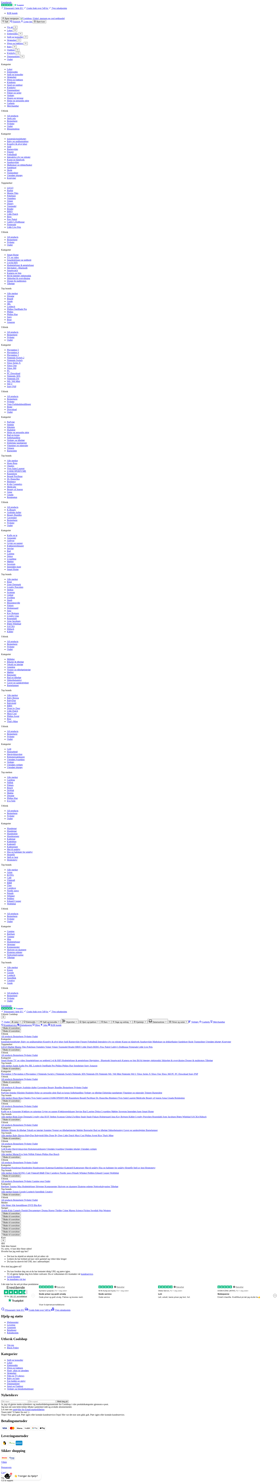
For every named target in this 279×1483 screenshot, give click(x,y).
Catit (9, 877)
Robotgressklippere (16, 757)
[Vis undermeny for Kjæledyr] (18, 53)
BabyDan (11, 700)
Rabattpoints (12, 1333)
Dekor (10, 556)
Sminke (10, 424)
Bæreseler (11, 675)
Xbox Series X (14, 363)
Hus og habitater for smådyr (20, 852)
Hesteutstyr (12, 860)
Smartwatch (12, 270)
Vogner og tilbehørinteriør (19, 669)
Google (10, 972)
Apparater (11, 538)
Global (10, 595)
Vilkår (4, 1462)
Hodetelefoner (13, 942)
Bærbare (11, 934)
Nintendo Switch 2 (15, 357)
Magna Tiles (12, 193)
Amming (11, 667)
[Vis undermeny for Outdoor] (17, 50)
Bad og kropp (13, 435)
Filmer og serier (14, 93)
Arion (9, 872)
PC (8, 371)
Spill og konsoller (15, 74)
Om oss (10, 1345)
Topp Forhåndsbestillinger (19, 404)
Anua (9, 492)
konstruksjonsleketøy (16, 139)
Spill (9, 146)
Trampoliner (12, 173)
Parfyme (11, 422)
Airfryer (10, 540)
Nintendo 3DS (13, 376)
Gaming (10, 931)
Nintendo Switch (15, 360)
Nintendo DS (13, 378)
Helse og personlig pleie (18, 100)
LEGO (10, 188)
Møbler (10, 561)
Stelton (10, 589)
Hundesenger (13, 836)
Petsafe (10, 893)
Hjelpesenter (12, 1322)
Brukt (9, 407)
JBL (9, 304)
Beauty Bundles (14, 515)
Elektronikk (12, 72)
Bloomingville (13, 603)
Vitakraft (11, 880)
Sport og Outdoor (15, 1386)
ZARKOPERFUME (16, 471)
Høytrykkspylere (14, 754)
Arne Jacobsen (13, 621)
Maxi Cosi (12, 713)
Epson (10, 970)
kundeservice (87, 1274)
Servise (10, 548)
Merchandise (13, 106)
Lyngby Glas (13, 616)
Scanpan (11, 592)
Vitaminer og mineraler (17, 445)
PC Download (13, 373)
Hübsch (10, 629)
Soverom (11, 564)
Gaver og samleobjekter (18, 683)
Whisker (11, 896)
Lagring (10, 553)
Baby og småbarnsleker (17, 141)
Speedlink (11, 978)
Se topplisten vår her (16, 1279)
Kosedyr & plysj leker (17, 144)
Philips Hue (12, 314)
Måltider (11, 659)
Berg (9, 216)
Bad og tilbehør (14, 677)
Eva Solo (11, 801)
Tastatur (10, 936)
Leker (9, 69)
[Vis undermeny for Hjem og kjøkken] (26, 43)
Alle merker (12, 293)
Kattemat (11, 839)
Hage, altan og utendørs (18, 1370)
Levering (11, 1325)
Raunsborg (12, 473)
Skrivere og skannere (16, 949)
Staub (9, 600)
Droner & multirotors (16, 281)
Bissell (10, 298)
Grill (9, 749)
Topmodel (11, 206)
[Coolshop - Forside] (42, 18)
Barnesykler (12, 149)
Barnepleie (12, 451)
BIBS (9, 706)
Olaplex (10, 466)
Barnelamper (13, 685)
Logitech (11, 306)
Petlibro (10, 898)
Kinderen (11, 82)
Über (9, 885)
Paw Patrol (12, 219)
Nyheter (10, 123)
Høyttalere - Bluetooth (17, 268)
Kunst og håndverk (16, 159)
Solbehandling (13, 437)
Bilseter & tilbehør (15, 662)
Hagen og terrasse (15, 98)
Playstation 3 (13, 355)
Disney (10, 203)
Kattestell (11, 844)
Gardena (11, 780)
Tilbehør (11, 283)
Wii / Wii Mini (13, 381)
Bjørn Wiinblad (14, 624)
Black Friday (13, 1347)
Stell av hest (12, 857)
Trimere (10, 448)
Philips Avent (13, 716)
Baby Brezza (13, 698)
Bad (9, 551)
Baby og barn (13, 1378)
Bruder (10, 209)
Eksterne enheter (14, 952)
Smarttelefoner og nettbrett (19, 260)
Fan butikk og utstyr (16, 1381)
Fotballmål (12, 154)
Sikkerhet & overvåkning (18, 278)
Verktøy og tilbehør (16, 440)
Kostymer (11, 178)
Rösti (9, 582)
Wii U (9, 384)
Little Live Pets (14, 227)
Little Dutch (12, 214)
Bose (9, 319)
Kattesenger (12, 847)
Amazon (11, 322)
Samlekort (11, 167)
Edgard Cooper (14, 901)
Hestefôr (11, 854)
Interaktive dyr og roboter (18, 157)
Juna (9, 610)
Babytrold (11, 703)
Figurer (10, 152)
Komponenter (13, 947)
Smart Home (13, 255)
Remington (12, 497)
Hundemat (12, 828)
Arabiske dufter (14, 512)
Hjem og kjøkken (15, 80)
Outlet (10, 126)
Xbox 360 (11, 368)
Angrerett (11, 1327)
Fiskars (10, 605)
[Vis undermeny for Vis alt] (15, 27)
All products (12, 116)
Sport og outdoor (15, 85)
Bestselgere (12, 121)
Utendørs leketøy (15, 175)
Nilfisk (10, 782)
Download (12, 409)
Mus (9, 939)
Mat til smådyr (13, 849)
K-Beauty (11, 510)
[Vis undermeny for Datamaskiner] (22, 56)
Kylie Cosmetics (14, 484)
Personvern (6, 1467)
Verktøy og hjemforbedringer (20, 1389)
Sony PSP (11, 386)
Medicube (11, 487)
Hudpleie (11, 430)
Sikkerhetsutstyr (14, 680)
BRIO (10, 211)
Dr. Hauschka (13, 479)
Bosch (10, 787)
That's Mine (12, 721)
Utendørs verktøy (15, 765)
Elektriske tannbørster (17, 443)
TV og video (13, 257)
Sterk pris (11, 118)
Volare (10, 201)
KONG (10, 875)
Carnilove (11, 888)
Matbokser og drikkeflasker (19, 165)
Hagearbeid (12, 751)
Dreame (10, 296)
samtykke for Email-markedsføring (28, 1409)
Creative (11, 980)
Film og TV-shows (15, 1376)
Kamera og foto (14, 273)
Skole (9, 170)
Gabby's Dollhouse (16, 222)
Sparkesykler (13, 162)
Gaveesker (12, 517)
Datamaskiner (13, 90)
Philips (10, 312)
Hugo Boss (12, 463)
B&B (9, 883)
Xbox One (12, 365)
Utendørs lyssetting (16, 759)
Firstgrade (11, 224)
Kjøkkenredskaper (15, 546)
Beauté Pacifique (15, 476)
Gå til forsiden (13, 1276)
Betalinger (11, 1330)
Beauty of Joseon (15, 489)
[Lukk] (3, 1017)
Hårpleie (11, 427)
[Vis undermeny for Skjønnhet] (19, 40)
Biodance (11, 481)
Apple (10, 301)
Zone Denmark (14, 584)
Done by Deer (13, 708)
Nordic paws (13, 890)
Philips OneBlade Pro (17, 309)
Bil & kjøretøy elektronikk (19, 275)
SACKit (11, 626)
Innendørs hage (14, 567)
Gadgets (11, 103)
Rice (9, 719)
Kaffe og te (12, 535)
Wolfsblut (11, 904)
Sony (9, 317)
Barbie (10, 190)
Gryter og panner (15, 543)
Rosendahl (12, 618)
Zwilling (11, 597)
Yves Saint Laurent (15, 468)
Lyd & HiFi (12, 262)
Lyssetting (11, 559)
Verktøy (10, 95)
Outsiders (11, 198)
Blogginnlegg (13, 129)
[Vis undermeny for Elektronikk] (20, 33)
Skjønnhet (11, 77)
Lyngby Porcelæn (15, 587)
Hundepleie (12, 833)
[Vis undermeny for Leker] (15, 30)
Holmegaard (12, 608)
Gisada (10, 494)
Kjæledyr (11, 87)
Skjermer (11, 944)
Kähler (10, 631)
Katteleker (11, 841)
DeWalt (10, 790)
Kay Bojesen (13, 613)
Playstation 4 (13, 352)
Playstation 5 (13, 350)
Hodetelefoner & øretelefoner (20, 265)
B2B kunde (12, 13)
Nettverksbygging (15, 955)
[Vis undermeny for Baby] (14, 46)
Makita (10, 793)
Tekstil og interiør (15, 664)
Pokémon (11, 196)
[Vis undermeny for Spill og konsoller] (26, 37)
